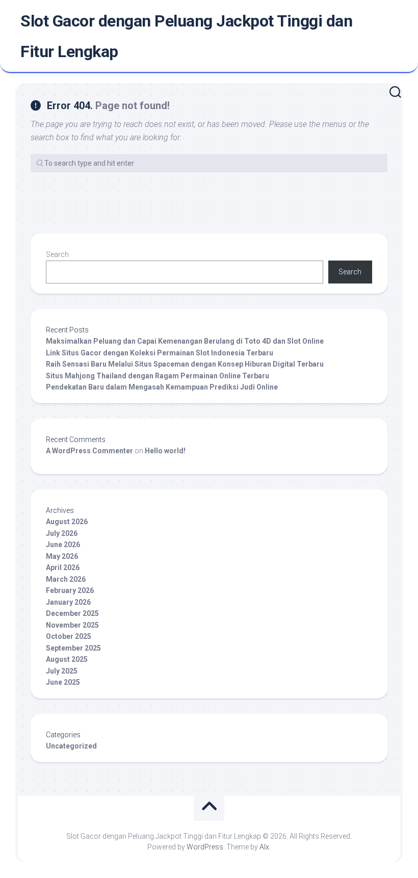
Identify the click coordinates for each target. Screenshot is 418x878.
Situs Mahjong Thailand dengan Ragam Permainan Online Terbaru (157, 376)
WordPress (205, 847)
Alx (264, 847)
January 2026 (68, 602)
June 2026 (63, 544)
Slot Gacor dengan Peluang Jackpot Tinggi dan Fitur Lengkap (186, 36)
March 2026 (66, 579)
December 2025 (72, 613)
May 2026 (62, 556)
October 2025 (68, 636)
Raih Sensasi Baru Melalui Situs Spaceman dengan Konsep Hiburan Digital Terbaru (185, 364)
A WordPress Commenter (89, 451)
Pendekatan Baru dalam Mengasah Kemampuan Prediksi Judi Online (162, 387)
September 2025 (73, 648)
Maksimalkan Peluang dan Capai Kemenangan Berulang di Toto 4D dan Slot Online (185, 341)
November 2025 (72, 625)
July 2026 (61, 533)
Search (57, 254)
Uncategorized (71, 746)
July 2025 (61, 671)
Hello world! (165, 451)
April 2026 (63, 567)
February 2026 (70, 590)
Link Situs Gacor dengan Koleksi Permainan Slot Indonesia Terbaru (159, 353)
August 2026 (67, 522)
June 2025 (63, 682)
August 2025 (67, 659)
